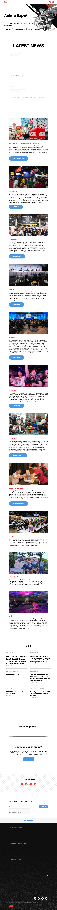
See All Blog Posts (27, 726)
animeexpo (28, 97)
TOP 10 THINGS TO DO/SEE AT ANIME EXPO (24, 143)
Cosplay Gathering (18, 455)
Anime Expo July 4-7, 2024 (18, 97)
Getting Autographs (16, 488)
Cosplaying (13, 438)
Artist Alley (13, 239)
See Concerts (16, 405)
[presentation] (19, 811)
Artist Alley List (17, 256)
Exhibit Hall (13, 191)
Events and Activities (18, 158)
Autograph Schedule (18, 503)
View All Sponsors (28, 820)
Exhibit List (16, 206)
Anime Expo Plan (15, 859)
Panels (11, 289)
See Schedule (16, 304)
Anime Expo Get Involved (18, 843)
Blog (11, 875)
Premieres (12, 337)
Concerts (12, 390)
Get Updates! (28, 759)
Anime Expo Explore (16, 827)
